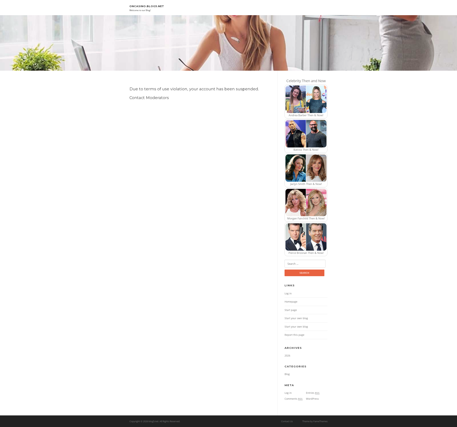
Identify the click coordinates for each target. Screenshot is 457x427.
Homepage (291, 301)
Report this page (294, 334)
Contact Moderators (149, 97)
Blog (287, 374)
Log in (288, 293)
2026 (287, 355)
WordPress (312, 398)
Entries (313, 393)
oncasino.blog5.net (146, 6)
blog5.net (154, 421)
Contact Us (287, 421)
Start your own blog (296, 318)
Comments (294, 398)
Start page (291, 310)
